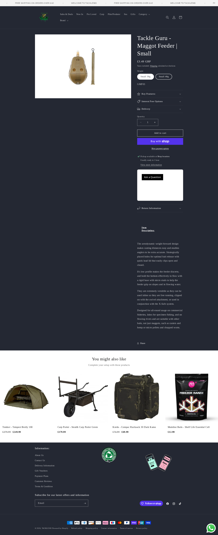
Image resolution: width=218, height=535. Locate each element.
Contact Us (40, 460)
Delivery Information (45, 465)
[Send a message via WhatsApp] (211, 528)
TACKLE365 (47, 528)
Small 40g (164, 77)
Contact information (109, 528)
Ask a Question (152, 177)
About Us (39, 455)
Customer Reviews (43, 481)
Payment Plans (41, 476)
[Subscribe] (85, 503)
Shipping (153, 66)
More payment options (160, 148)
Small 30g (146, 77)
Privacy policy (141, 528)
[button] (144, 14)
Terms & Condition (44, 486)
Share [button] (142, 343)
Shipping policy (92, 528)
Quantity (141, 116)
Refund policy (76, 528)
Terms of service (126, 528)
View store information (151, 165)
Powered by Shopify (60, 528)
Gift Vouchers (41, 471)
